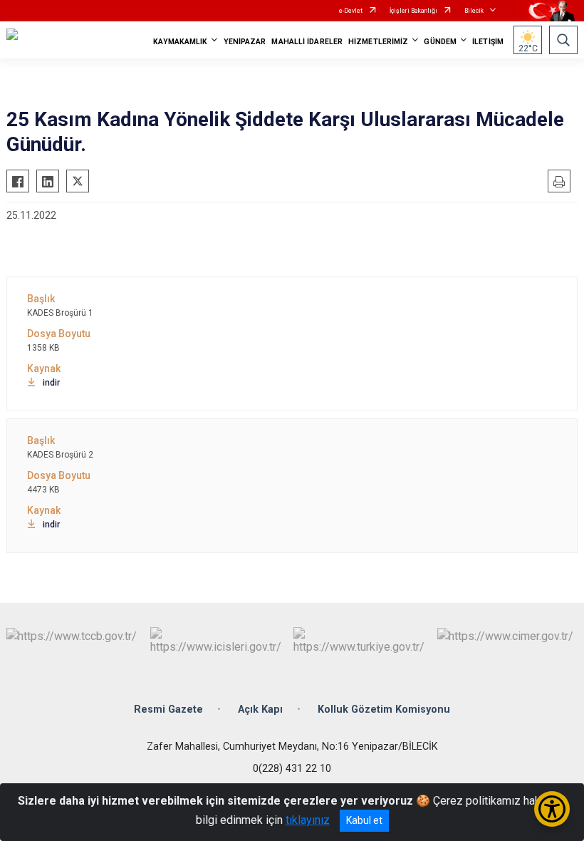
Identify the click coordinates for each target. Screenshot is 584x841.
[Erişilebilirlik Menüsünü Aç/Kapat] (552, 809)
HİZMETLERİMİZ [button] (378, 41)
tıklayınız (308, 820)
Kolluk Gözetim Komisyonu (384, 709)
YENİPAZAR (245, 41)
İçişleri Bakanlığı (413, 10)
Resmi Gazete (168, 709)
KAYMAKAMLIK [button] (180, 41)
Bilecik (474, 10)
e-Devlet (351, 10)
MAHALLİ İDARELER (307, 41)
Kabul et (364, 820)
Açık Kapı (260, 709)
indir (51, 383)
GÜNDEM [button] (440, 41)
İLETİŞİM (488, 41)
